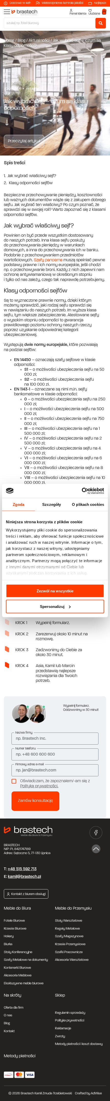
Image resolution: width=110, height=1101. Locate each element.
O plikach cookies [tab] (88, 504)
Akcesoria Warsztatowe (72, 960)
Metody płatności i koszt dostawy (79, 1044)
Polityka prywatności (69, 1020)
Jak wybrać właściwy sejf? (32, 176)
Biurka (8, 944)
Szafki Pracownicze (69, 952)
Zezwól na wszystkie (55, 591)
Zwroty (60, 1036)
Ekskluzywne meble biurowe (23, 983)
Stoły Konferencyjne (18, 952)
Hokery (9, 936)
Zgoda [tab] (18, 504)
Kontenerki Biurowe (17, 967)
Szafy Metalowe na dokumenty (26, 960)
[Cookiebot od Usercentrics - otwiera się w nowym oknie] (81, 490)
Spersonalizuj (52, 606)
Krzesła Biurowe (15, 928)
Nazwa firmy (23, 732)
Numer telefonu (25, 748)
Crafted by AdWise (88, 1093)
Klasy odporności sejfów (31, 183)
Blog (21, 41)
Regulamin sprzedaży (70, 1013)
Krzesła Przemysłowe (70, 944)
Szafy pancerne (48, 260)
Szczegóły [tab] (51, 504)
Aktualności (39, 41)
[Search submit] (100, 23)
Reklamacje (63, 1028)
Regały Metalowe (67, 928)
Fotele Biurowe (14, 920)
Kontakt (9, 1031)
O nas (8, 1015)
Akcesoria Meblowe (17, 975)
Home (9, 41)
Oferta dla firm (13, 1007)
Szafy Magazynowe (69, 936)
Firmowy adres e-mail (29, 764)
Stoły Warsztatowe (68, 920)
